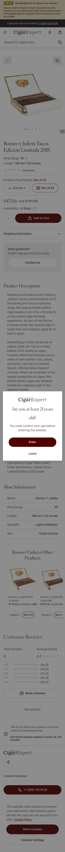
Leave (33, 453)
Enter (32, 442)
